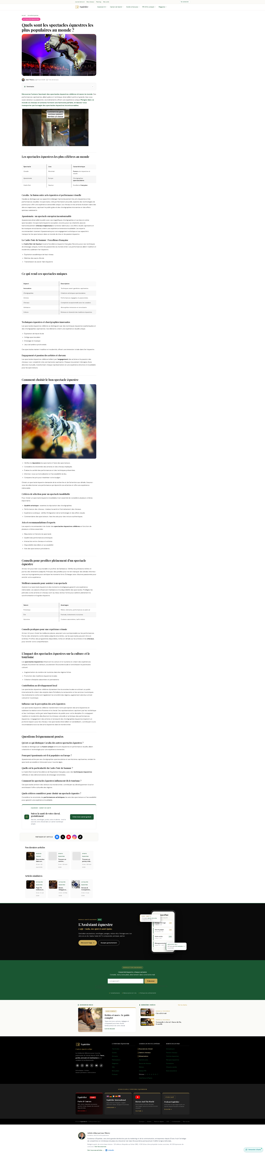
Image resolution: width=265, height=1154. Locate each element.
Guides (114, 1052)
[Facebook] (87, 1065)
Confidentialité (176, 1121)
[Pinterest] (77, 1065)
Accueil (24, 15)
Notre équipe (79, 1070)
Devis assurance (171, 1071)
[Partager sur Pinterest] (68, 837)
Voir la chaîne (182, 1005)
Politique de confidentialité (120, 988)
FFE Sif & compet (148, 7)
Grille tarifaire (91, 1072)
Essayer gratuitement (109, 943)
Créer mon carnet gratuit (82, 817)
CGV (167, 1121)
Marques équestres (172, 1060)
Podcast (115, 1074)
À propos (141, 1121)
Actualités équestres (33, 15)
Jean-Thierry (105, 1133)
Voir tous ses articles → (95, 1150)
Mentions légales (159, 1121)
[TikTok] (101, 1065)
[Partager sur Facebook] (57, 837)
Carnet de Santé (116, 7)
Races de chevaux (145, 1063)
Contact (86, 1070)
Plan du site (186, 1121)
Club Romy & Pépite (145, 1078)
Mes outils (106, 2)
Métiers (141, 1067)
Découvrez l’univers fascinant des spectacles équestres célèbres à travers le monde (57, 94)
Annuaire (115, 1056)
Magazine (162, 7)
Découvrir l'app (87, 943)
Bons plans (115, 1071)
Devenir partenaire (81, 1072)
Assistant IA (101, 7)
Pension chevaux (171, 1052)
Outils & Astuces (132, 7)
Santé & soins (143, 1060)
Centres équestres (172, 1056)
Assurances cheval (145, 1049)
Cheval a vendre (171, 1067)
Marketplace (116, 1060)
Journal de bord (79, 2)
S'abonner (151, 981)
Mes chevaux (90, 2)
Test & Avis (115, 1049)
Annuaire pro (170, 1049)
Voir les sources (100, 1146)
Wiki (113, 1067)
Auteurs (149, 1121)
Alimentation (143, 1056)
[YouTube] (96, 1065)
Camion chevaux (145, 1052)
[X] (92, 1065)
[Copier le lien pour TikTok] (80, 837)
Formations (170, 1063)
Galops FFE (142, 1071)
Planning (98, 2)
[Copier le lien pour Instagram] (74, 837)
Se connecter (185, 2)
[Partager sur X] (63, 837)
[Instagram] (82, 1065)
